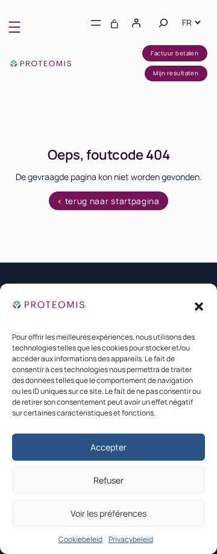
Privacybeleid (130, 539)
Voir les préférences (108, 513)
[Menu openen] (14, 27)
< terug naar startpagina (108, 201)
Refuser (108, 480)
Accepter (108, 447)
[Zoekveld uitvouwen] (163, 22)
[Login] (136, 23)
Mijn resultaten (175, 73)
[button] (199, 306)
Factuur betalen (174, 53)
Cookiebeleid (80, 539)
